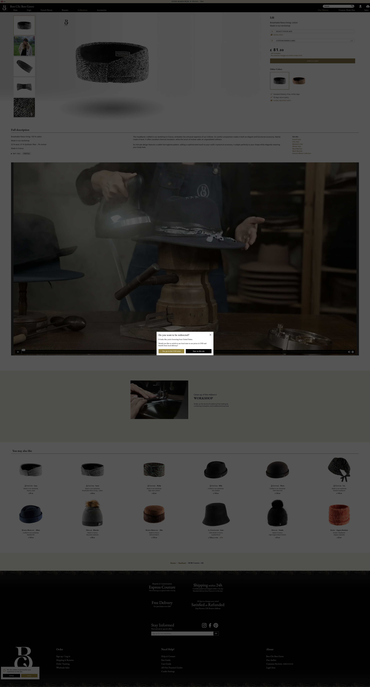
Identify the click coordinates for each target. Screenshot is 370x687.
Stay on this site (198, 351)
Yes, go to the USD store (171, 351)
